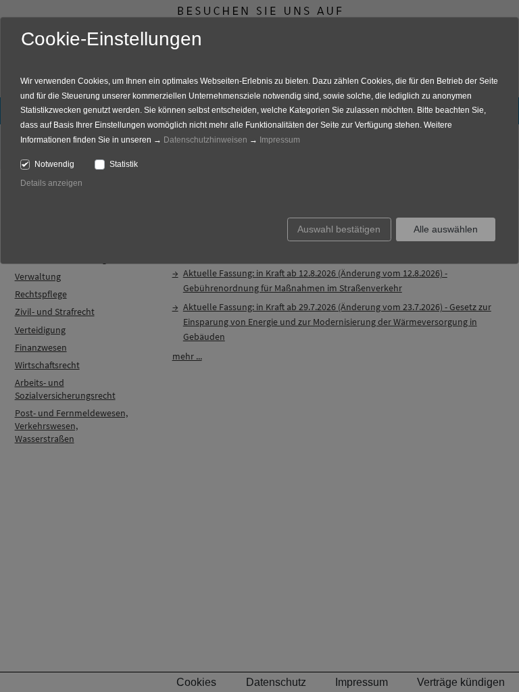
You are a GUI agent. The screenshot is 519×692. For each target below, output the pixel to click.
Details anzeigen (51, 183)
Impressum (280, 140)
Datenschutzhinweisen (205, 140)
